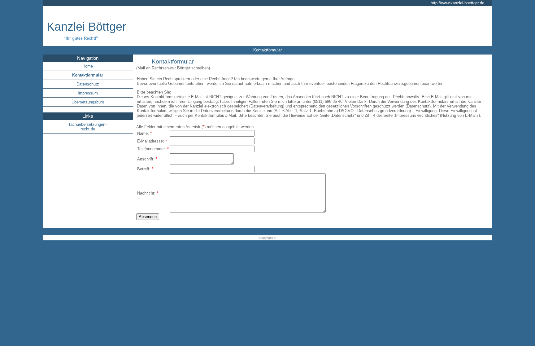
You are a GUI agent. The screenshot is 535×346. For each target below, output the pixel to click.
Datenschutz (87, 84)
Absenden (148, 216)
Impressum (88, 93)
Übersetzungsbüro (88, 102)
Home (87, 66)
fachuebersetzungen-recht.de (88, 126)
